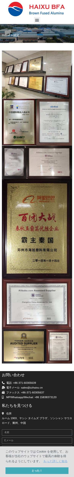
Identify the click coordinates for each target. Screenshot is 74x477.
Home (6, 35)
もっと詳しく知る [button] (55, 461)
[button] (37, 20)
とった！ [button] (37, 470)
